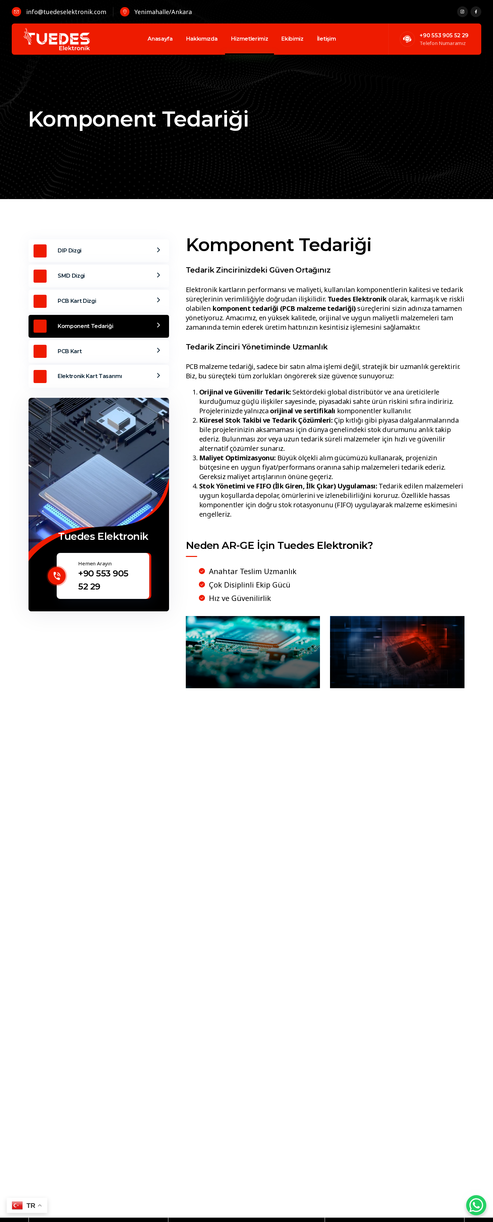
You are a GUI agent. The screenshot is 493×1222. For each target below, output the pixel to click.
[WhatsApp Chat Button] (476, 1205)
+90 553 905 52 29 (444, 35)
